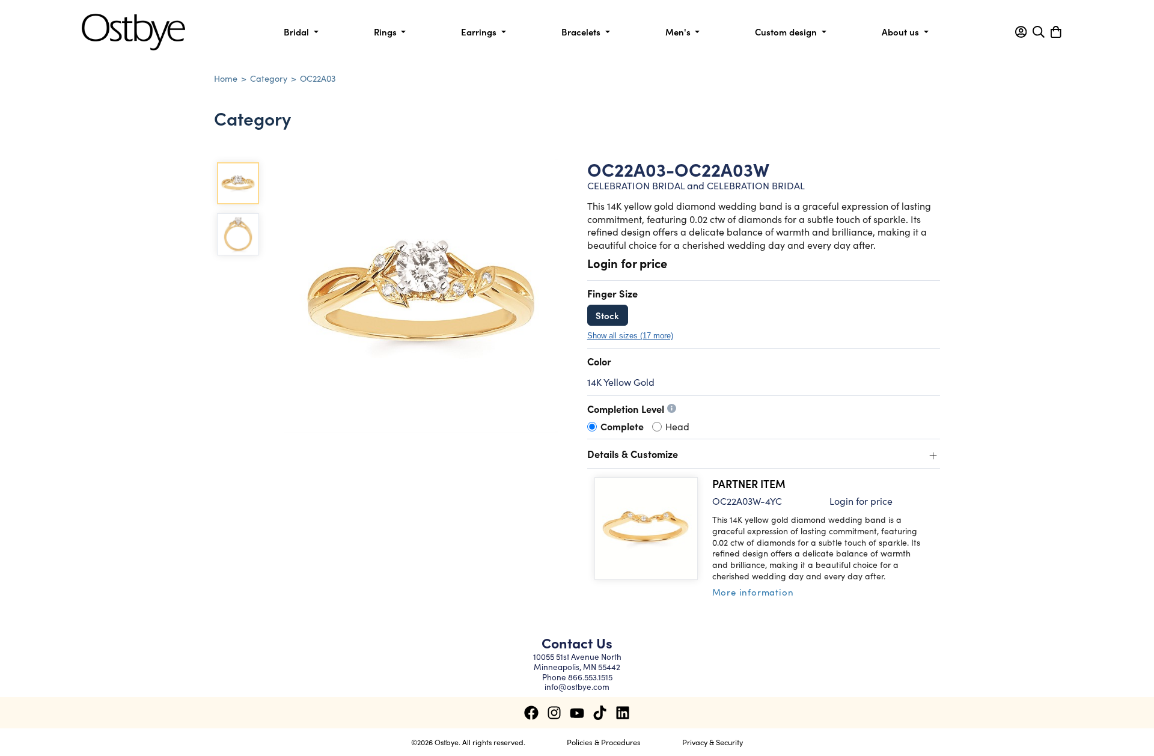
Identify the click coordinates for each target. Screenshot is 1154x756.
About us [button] (901, 31)
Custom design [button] (787, 31)
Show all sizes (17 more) (630, 336)
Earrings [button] (480, 31)
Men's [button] (679, 31)
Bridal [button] (297, 31)
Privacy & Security (712, 741)
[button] (1021, 32)
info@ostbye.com (577, 686)
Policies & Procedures (604, 741)
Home (225, 78)
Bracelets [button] (582, 31)
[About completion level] (671, 408)
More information (753, 591)
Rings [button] (386, 31)
